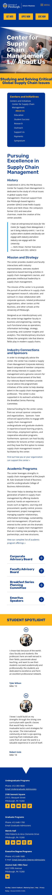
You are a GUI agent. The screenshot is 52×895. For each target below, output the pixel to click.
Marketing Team (29, 887)
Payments (18, 136)
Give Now (42, 16)
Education (18, 115)
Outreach (18, 127)
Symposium (19, 140)
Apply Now (25, 16)
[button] (45, 5)
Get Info (9, 16)
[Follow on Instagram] (24, 806)
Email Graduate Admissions (18, 825)
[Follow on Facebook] (7, 806)
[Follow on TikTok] (29, 806)
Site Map (8, 887)
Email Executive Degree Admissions (28, 859)
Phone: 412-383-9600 (15, 785)
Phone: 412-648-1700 (15, 822)
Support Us (19, 132)
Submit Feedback (17, 887)
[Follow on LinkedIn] (13, 806)
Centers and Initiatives (20, 101)
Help (36, 887)
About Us (20, 110)
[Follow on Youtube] (18, 806)
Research (18, 123)
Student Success (21, 119)
